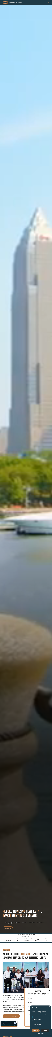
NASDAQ (26, 939)
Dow (8, 939)
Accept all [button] (35, 1030)
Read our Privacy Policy (43, 1014)
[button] (48, 2)
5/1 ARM (45, 939)
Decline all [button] (45, 1030)
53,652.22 (8, 940)
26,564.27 (27, 940)
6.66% (36, 940)
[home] (13, 2)
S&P (17, 939)
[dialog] (40, 1020)
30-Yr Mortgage (35, 939)
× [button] (49, 1006)
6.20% (45, 940)
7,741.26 (17, 940)
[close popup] (49, 990)
